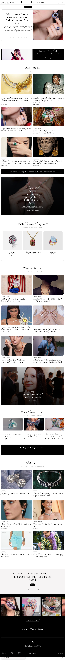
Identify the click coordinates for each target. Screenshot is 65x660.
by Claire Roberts (4, 495)
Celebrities (23, 11)
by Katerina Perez (4, 104)
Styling (39, 128)
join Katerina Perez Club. (47, 172)
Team (33, 629)
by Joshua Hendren (4, 165)
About (25, 629)
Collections (8, 357)
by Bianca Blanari (36, 104)
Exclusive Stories (13, 11)
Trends (8, 296)
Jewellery (19, 11)
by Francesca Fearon (4, 364)
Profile (35, 184)
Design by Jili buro (32, 653)
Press (40, 629)
